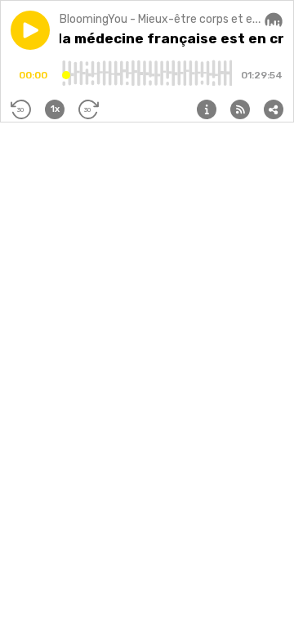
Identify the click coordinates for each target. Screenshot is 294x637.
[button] (30, 30)
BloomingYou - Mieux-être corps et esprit (168, 19)
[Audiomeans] (273, 20)
